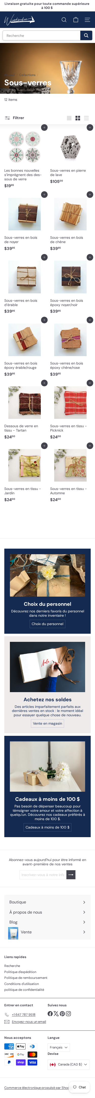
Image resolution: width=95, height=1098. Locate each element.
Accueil (9, 75)
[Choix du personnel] (47, 575)
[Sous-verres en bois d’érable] (24, 287)
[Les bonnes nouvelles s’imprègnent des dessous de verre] (24, 159)
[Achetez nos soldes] (47, 667)
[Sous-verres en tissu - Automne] (70, 475)
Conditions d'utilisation (21, 984)
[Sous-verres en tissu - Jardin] (24, 475)
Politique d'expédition (20, 972)
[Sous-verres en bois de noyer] (24, 224)
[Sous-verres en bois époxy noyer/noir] (70, 287)
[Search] (86, 35)
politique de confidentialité (24, 990)
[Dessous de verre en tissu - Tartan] (24, 412)
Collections (27, 75)
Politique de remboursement (25, 978)
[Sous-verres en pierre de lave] (70, 157)
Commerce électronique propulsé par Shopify (38, 1088)
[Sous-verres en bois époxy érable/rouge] (24, 349)
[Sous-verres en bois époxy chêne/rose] (70, 349)
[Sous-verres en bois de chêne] (70, 224)
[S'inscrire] (70, 874)
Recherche (12, 966)
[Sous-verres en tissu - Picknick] (70, 412)
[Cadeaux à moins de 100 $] (47, 766)
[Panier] (76, 19)
